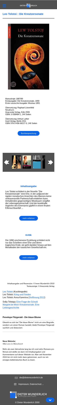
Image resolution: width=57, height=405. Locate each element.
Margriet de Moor (11, 305)
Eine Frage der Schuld (27, 302)
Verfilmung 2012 (37, 297)
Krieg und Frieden (22, 294)
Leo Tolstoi (8, 291)
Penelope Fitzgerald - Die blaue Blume (22, 317)
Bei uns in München (13, 344)
